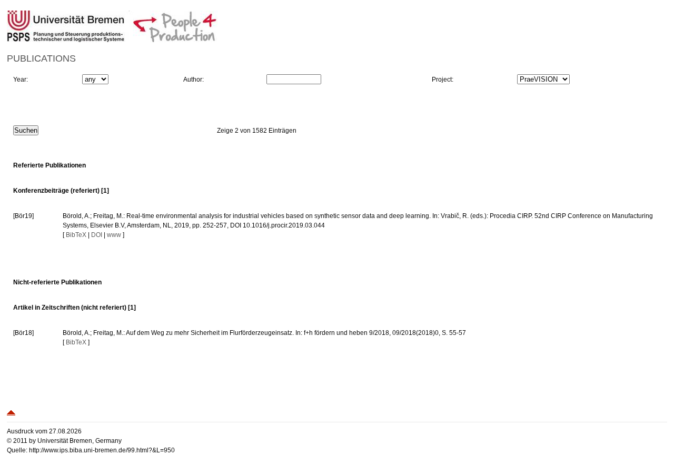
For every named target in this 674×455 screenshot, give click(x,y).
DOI (96, 235)
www (114, 235)
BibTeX (76, 235)
